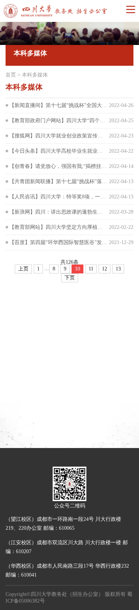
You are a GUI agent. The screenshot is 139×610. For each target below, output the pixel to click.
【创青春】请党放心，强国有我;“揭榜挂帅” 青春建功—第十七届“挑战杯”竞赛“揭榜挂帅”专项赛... (58, 166)
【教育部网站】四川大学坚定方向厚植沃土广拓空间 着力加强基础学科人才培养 (58, 227)
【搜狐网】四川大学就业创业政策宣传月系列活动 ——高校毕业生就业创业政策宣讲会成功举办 (58, 136)
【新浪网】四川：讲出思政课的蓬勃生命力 (58, 212)
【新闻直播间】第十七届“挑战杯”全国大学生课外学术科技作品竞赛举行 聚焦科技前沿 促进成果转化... (58, 105)
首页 (11, 75)
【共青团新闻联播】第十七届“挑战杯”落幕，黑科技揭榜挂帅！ (58, 181)
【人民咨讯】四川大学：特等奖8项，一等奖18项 (58, 196)
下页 (69, 277)
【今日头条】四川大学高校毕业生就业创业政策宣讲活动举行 (58, 151)
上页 (23, 269)
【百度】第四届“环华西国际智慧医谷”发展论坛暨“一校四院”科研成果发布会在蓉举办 (58, 242)
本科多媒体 (35, 75)
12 (104, 269)
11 (91, 269)
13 (118, 269)
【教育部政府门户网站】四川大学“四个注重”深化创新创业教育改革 (58, 120)
